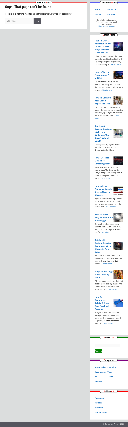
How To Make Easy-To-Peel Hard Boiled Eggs (104, 217)
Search (98, 351)
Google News (101, 412)
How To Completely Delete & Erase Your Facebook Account (102, 303)
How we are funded (106, 26)
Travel (110, 376)
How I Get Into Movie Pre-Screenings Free (102, 160)
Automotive (100, 367)
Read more (116, 64)
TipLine (98, 14)
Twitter (98, 402)
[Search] (37, 21)
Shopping (111, 367)
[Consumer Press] (43, 3)
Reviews (98, 381)
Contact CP (112, 14)
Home (97, 9)
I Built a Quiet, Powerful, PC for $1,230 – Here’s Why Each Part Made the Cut (103, 46)
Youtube (99, 407)
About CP (111, 9)
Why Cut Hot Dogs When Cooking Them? (104, 274)
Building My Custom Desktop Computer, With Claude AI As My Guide (103, 246)
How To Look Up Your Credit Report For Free (103, 100)
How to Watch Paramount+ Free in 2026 (103, 75)
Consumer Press (111, 424)
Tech (109, 372)
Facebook (99, 398)
